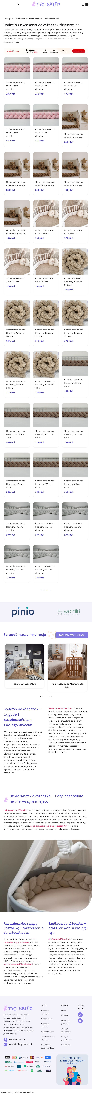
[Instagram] (80, 1014)
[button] (40, 696)
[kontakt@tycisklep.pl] (5, 1045)
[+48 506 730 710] (5, 1040)
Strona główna (9, 18)
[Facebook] (80, 1020)
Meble (18, 18)
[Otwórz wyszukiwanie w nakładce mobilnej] (18, 4)
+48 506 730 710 (17, 1040)
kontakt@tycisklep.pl (20, 1044)
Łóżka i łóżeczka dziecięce (32, 18)
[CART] (83, 4)
